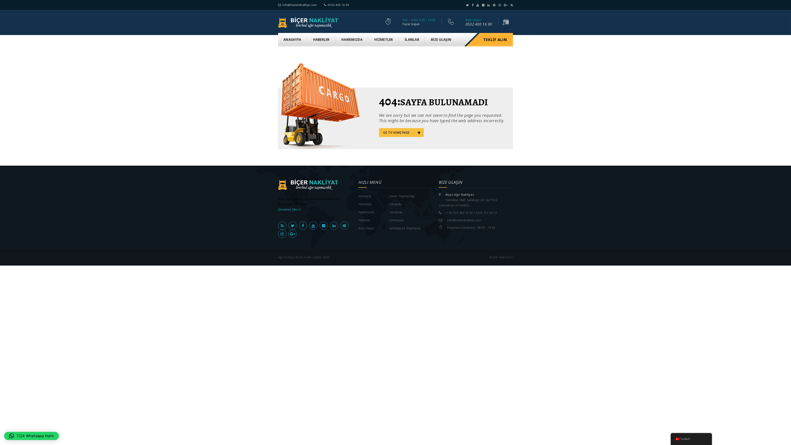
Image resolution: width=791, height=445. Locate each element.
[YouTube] (477, 5)
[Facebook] (473, 5)
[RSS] (512, 5)
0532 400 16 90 (338, 5)
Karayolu (396, 204)
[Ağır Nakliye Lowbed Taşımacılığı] (309, 22)
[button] (31, 436)
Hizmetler (383, 39)
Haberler (321, 39)
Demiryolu (397, 220)
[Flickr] (483, 5)
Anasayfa (292, 39)
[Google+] (506, 5)
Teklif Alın (495, 39)
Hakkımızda (352, 39)
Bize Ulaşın (441, 39)
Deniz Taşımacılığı (402, 196)
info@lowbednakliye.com (299, 5)
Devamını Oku (288, 209)
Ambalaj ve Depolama (405, 228)
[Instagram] (499, 5)
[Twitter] (467, 5)
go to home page (396, 132)
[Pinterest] (494, 5)
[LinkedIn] (488, 5)
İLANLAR (412, 39)
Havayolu (396, 212)
